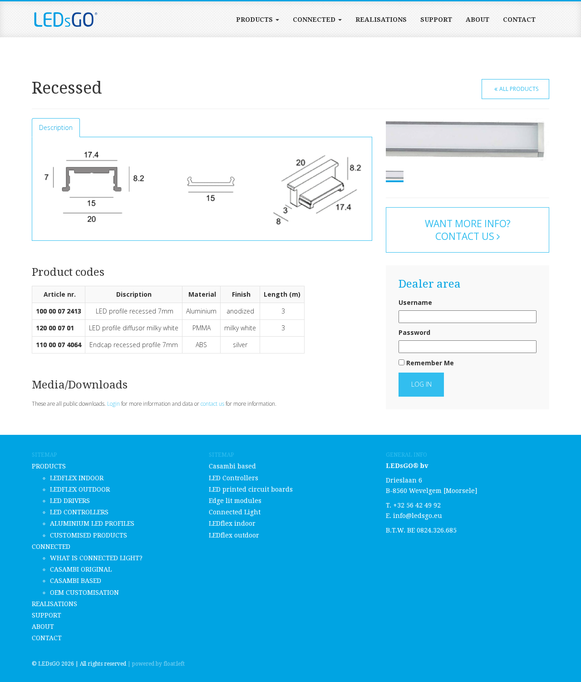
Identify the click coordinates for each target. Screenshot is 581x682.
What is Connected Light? (96, 558)
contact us (212, 403)
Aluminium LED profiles (92, 523)
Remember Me (429, 362)
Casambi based (75, 580)
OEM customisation (84, 592)
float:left (174, 664)
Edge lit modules (235, 500)
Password (414, 332)
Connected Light (235, 512)
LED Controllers (79, 512)
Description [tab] (56, 127)
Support (436, 19)
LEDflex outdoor (80, 489)
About (477, 19)
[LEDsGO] (66, 19)
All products (518, 89)
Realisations (381, 19)
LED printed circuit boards (251, 489)
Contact (519, 19)
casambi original (81, 569)
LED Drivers (70, 500)
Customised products (88, 535)
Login (113, 403)
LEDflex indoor (76, 478)
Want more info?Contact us (468, 230)
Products (255, 19)
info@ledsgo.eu (417, 515)
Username (415, 302)
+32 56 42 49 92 (417, 505)
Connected (315, 19)
